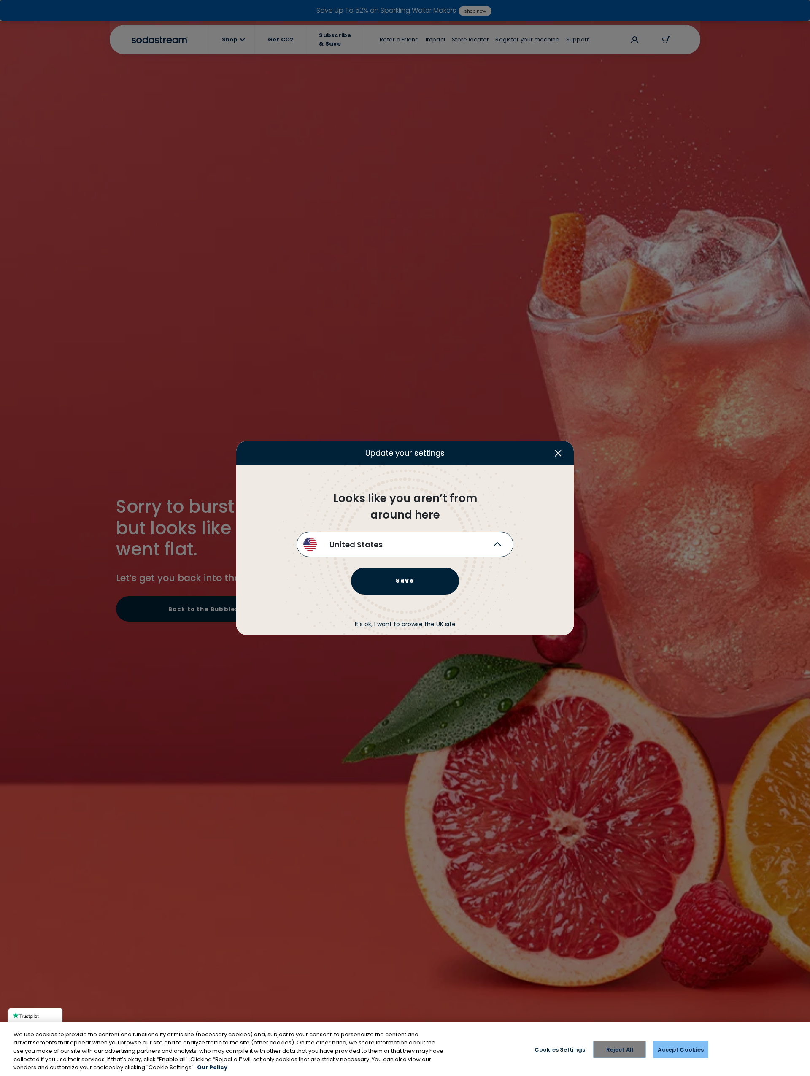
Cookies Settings (560, 1050)
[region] (405, 1049)
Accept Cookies (681, 1050)
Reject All (619, 1050)
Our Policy (212, 1067)
